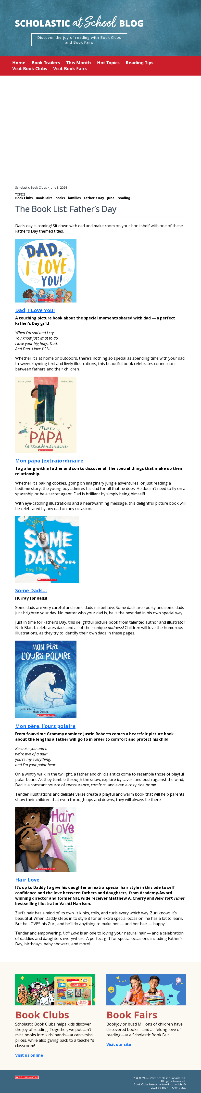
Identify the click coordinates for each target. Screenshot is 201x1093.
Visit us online (29, 1055)
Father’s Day (94, 198)
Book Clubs (24, 198)
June (110, 198)
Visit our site (118, 1044)
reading (124, 198)
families (74, 198)
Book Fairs (44, 198)
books (60, 198)
